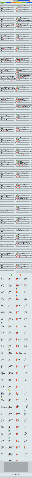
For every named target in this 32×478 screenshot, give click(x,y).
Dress (23, 39)
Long (17, 313)
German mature (11, 372)
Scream (25, 354)
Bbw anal (2, 332)
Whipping (25, 432)
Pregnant (18, 419)
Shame (21, 130)
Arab (2, 280)
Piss (17, 421)
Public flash (21, 154)
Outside (5, 90)
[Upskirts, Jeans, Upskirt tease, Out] (8, 60)
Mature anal (18, 331)
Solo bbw (25, 347)
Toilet (25, 373)
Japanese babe (18, 278)
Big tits (2, 333)
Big (1, 345)
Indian (10, 432)
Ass (20, 189)
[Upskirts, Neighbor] (8, 201)
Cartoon (2, 412)
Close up (18, 10)
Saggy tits (25, 311)
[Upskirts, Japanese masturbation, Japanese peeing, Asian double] (24, 74)
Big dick (2, 374)
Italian (10, 434)
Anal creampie (3, 304)
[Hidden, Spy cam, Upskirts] (8, 58)
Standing (25, 359)
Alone (2, 318)
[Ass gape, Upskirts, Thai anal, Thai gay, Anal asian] (8, 87)
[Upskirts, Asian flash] (8, 9)
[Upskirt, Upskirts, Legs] (24, 249)
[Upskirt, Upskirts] (24, 25)
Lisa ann (18, 306)
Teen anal (25, 372)
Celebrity (2, 427)
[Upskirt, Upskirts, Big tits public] (8, 142)
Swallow (25, 320)
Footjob (10, 311)
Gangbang (10, 353)
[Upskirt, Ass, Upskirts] (24, 188)
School (25, 324)
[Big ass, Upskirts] (24, 217)
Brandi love (2, 388)
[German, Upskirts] (8, 149)
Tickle (25, 374)
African (2, 320)
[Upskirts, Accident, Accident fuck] (8, 96)
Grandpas (10, 378)
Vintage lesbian (26, 420)
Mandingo (18, 354)
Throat (25, 394)
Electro (10, 299)
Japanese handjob (11, 454)
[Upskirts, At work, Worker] (8, 64)
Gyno (9, 359)
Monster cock (18, 373)
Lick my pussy (22, 172)
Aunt (2, 298)
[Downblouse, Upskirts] (8, 195)
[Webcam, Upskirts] (24, 7)
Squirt (25, 292)
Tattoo (25, 387)
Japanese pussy (19, 286)
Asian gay (11, 24)
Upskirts (2, 6)
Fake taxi (10, 347)
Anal (1, 278)
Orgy (17, 405)
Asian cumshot (25, 229)
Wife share (25, 442)
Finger (10, 339)
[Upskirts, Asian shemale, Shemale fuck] (24, 83)
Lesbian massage (19, 305)
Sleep (25, 291)
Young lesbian (26, 455)
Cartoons (2, 446)
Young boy (25, 453)
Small (25, 326)
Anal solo (2, 307)
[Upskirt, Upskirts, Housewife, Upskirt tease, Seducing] (8, 11)
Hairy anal (10, 405)
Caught (21, 148)
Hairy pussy (2, 172)
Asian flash (5, 10)
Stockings (25, 299)
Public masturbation (19, 435)
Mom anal (18, 346)
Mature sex (18, 379)
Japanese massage (11, 446)
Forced (10, 318)
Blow (2, 361)
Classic (2, 435)
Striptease (25, 331)
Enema (10, 293)
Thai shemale (8, 130)
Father (10, 346)
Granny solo (10, 361)
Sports (25, 360)
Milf (1, 211)
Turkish (18, 6)
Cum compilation (3, 448)
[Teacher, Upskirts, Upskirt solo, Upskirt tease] (24, 169)
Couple (2, 434)
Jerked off (10, 442)
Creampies (2, 432)
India (9, 435)
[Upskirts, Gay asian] (8, 25)
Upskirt (18, 22)
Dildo (2, 453)
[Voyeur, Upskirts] (8, 166)
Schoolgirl (27, 165)
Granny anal (10, 354)
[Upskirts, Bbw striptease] (8, 253)
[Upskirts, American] (8, 268)
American (5, 269)
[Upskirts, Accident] (24, 155)
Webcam (18, 8)
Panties (2, 267)
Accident (5, 97)
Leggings (18, 311)
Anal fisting (2, 286)
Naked (17, 394)
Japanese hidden (27, 24)
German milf (10, 386)
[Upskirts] (8, 5)
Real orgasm (21, 161)
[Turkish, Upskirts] (24, 5)
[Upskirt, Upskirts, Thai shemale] (8, 129)
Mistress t (18, 374)
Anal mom (2, 299)
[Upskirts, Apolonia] (8, 114)
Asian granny (2, 300)
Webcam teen (11, 137)
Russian (18, 454)
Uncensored (25, 414)
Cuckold (2, 399)
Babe (2, 385)
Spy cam (7, 57)
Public (17, 427)
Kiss (17, 291)
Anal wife (13, 77)
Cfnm (2, 414)
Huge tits (10, 406)
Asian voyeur (21, 187)
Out (11, 61)
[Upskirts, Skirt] (8, 16)
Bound (2, 367)
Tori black (25, 407)
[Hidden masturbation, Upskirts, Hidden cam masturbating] (24, 221)
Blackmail (2, 358)
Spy (4, 57)
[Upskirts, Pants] (24, 78)
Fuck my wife (10, 338)
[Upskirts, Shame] (24, 129)
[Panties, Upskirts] (8, 266)
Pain (17, 434)
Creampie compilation (4, 407)
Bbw (1, 324)
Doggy (10, 291)
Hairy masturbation (10, 172)
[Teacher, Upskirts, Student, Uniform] (8, 40)
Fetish (5, 148)
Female (10, 345)
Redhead (24, 165)
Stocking (25, 312)
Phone (17, 448)
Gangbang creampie (11, 365)
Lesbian (18, 297)
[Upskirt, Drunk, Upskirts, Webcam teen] (8, 136)
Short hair (25, 338)
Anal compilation (9, 77)
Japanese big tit (11, 447)
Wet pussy (25, 440)
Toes (25, 408)
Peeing (17, 442)
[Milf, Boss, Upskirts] (8, 210)
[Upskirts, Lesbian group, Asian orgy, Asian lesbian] (24, 60)
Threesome (25, 380)
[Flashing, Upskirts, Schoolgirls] (24, 58)
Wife (25, 428)
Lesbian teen (18, 320)
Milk (17, 332)
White (25, 441)
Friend (5, 187)
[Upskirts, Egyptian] (8, 131)
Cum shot (2, 442)
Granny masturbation (11, 367)
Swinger (25, 306)
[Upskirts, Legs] (24, 112)
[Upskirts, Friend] (8, 186)
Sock (25, 334)
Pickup (21, 103)
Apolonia (5, 115)
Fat (9, 320)
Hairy (9, 392)
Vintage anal (25, 426)
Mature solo (18, 340)
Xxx (24, 446)
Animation (2, 297)
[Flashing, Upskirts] (24, 144)
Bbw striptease (6, 254)
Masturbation (18, 334)
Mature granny (18, 359)
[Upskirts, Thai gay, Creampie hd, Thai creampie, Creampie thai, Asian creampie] (8, 79)
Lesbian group (22, 61)
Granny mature (11, 374)
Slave (25, 297)
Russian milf (25, 278)
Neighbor (24, 176)
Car (1, 413)
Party (17, 432)
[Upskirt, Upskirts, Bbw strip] (8, 270)
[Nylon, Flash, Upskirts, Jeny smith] (8, 47)
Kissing (17, 293)
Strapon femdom (26, 365)
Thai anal (21, 86)
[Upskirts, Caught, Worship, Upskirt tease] (24, 147)
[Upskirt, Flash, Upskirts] (24, 98)
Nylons (17, 393)
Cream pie (2, 440)
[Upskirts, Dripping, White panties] (8, 104)
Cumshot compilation (4, 447)
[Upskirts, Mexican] (24, 32)
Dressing (28, 256)
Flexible (10, 331)
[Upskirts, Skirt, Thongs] (24, 76)
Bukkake (2, 339)
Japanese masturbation (23, 75)
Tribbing (25, 379)
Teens (25, 385)
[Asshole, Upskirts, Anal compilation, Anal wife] (8, 76)
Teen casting (26, 405)
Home (10, 399)
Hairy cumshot (11, 419)
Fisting (10, 306)
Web (25, 435)
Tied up (25, 401)
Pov (17, 433)
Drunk (5, 137)
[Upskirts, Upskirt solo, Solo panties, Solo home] (24, 43)
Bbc (1, 327)
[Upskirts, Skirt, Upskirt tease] (24, 190)
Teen (25, 367)
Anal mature (2, 291)
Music (17, 360)
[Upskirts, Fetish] (8, 147)
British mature (3, 387)
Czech (2, 405)
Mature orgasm (19, 352)
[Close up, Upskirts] (24, 9)
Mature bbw (18, 347)
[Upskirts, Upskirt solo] (8, 228)
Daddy (2, 455)
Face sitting (21, 198)
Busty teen (2, 386)
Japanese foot (19, 24)
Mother (18, 338)
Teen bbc (25, 406)
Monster (18, 366)
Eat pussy (10, 304)
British (21, 256)
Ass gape (2, 88)
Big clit (2, 338)
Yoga (25, 454)
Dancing (10, 284)
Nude (17, 392)
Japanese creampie (19, 285)
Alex (1, 313)
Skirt (5, 17)
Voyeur (2, 194)
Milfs (17, 378)
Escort (10, 297)
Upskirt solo (27, 22)
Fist (9, 313)
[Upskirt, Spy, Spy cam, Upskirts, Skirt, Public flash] (8, 56)
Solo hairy (25, 361)
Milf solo (18, 345)
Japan (9, 440)
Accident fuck (9, 97)
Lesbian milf (18, 324)
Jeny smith (10, 48)
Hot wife (10, 426)
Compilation (2, 401)
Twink (25, 388)
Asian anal (5, 24)
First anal (10, 326)
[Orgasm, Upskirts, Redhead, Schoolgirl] (24, 164)
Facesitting (10, 312)
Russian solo (24, 106)
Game (10, 385)
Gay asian (5, 26)
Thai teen (25, 399)
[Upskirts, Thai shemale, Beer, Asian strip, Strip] (8, 190)
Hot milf (10, 420)
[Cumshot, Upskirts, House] (8, 32)
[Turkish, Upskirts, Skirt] (24, 199)
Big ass (18, 218)
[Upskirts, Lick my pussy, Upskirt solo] (24, 171)
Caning (2, 426)
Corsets (23, 103)
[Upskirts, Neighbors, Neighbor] (24, 175)
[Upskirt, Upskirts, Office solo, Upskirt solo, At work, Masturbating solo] (24, 21)
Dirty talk (10, 279)
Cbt (1, 419)
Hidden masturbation (19, 222)
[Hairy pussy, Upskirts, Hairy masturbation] (8, 171)
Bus (1, 331)
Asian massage (3, 293)
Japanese (10, 439)
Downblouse (3, 196)
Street (25, 332)
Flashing (18, 59)
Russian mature (19, 455)
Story (25, 353)
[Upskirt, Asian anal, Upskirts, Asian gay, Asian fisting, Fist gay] (8, 23)
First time (10, 325)
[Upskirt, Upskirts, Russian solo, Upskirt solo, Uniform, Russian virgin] (24, 105)
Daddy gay (10, 285)
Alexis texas (2, 319)
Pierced (18, 441)
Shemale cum (26, 339)
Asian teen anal (3, 312)
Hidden (2, 59)
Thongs (23, 77)
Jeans (5, 61)
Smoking (25, 304)
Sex (24, 352)
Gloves (10, 366)
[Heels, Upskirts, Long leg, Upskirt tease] (24, 29)
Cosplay (2, 101)
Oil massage (18, 414)
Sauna (25, 319)
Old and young (18, 413)
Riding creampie (26, 198)
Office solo (24, 22)
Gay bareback (10, 388)
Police (17, 440)
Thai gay (5, 80)
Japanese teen (11, 448)
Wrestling (25, 433)
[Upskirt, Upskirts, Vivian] (8, 29)
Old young (18, 406)
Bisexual (2, 353)
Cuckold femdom (3, 439)
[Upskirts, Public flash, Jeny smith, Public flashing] (24, 153)
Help (7, 70)
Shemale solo (26, 313)
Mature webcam (19, 339)
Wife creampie (25, 63)
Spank (25, 293)
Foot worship (10, 333)
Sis (24, 351)
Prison (17, 447)
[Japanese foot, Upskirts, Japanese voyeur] (24, 64)
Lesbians (18, 300)
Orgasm (18, 165)
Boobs (2, 372)
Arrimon (2, 305)
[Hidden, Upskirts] (24, 262)
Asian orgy (25, 61)
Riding (25, 277)
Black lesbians (3, 373)
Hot (9, 421)
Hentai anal (10, 408)
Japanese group (19, 277)
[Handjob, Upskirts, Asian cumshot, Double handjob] (24, 228)
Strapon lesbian (26, 358)
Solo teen (25, 345)
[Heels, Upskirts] (24, 18)
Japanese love (18, 279)
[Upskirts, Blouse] (8, 160)
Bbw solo (2, 346)
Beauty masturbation (4, 354)
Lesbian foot (18, 304)
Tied (25, 381)
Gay (9, 351)
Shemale (25, 285)
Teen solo (25, 392)
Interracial (10, 433)
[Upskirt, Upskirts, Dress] (24, 38)
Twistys (25, 393)
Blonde (2, 379)
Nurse (17, 388)
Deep (9, 280)
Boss (4, 211)
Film (9, 340)
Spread (25, 333)
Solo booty (25, 163)
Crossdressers (3, 428)
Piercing (18, 428)
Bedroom (5, 240)
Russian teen (26, 280)
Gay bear (10, 380)
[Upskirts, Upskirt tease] (24, 16)
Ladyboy (18, 299)
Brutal (2, 360)
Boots (2, 334)
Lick (17, 319)
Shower (25, 307)
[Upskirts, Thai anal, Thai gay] (24, 85)
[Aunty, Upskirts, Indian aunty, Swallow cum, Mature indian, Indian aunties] (8, 206)
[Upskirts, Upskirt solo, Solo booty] (24, 162)
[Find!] (28, 1)
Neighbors (21, 176)
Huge (9, 412)
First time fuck (11, 319)
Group (10, 360)
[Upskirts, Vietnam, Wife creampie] (24, 62)
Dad (1, 459)
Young (25, 448)
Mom (17, 326)
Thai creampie (13, 80)
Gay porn (10, 387)
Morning (18, 381)
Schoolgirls (24, 59)
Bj (1, 381)
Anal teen (2, 279)
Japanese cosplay (19, 280)
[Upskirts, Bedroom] (8, 239)
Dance (2, 454)
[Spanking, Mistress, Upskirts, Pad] (24, 158)
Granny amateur (11, 379)
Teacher (25, 386)
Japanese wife (11, 453)
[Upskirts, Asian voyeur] (24, 186)
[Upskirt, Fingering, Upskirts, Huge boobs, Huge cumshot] (8, 158)
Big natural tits (3, 392)
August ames (3, 306)
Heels (18, 19)
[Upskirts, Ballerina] (8, 249)
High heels (10, 407)
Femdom (10, 307)
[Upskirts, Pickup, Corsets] (24, 102)
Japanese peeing (29, 75)
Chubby (2, 408)
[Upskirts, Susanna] (24, 11)
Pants (21, 79)
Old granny (18, 412)
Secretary (25, 327)
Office (17, 407)
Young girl (18, 234)
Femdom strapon (11, 324)
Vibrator (25, 421)
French (10, 327)
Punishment (18, 446)
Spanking (25, 286)
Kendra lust (18, 292)
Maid (17, 372)
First (9, 334)
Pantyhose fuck (18, 439)
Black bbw (2, 380)
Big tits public (9, 143)
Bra (1, 351)
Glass (9, 381)
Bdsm (2, 325)
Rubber (18, 460)
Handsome (10, 428)
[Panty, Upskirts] (8, 38)
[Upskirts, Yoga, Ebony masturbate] (8, 241)
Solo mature (25, 346)
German (2, 150)
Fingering (10, 332)
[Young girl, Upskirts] (24, 233)
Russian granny (18, 459)
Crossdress (2, 420)
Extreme (10, 298)
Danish (10, 286)
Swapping (25, 340)
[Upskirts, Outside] (8, 89)
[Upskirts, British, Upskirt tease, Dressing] (24, 255)
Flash (4, 48)
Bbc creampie (3, 347)
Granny (10, 352)
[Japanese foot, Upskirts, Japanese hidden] (24, 23)
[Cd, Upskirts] (8, 120)
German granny (3, 245)
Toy (24, 400)
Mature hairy (18, 367)
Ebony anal (10, 300)
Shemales (25, 318)
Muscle (17, 361)
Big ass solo (2, 393)
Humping (10, 414)
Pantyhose (18, 420)
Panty (2, 39)
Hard (9, 401)
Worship (24, 148)
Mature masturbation (19, 353)
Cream (2, 433)
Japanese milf (10, 460)
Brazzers (2, 366)
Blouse (5, 161)
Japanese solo (10, 441)
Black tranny (2, 326)
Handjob (18, 229)
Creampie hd (9, 80)
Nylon (2, 48)
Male (17, 365)
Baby (2, 352)
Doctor (2, 460)
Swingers (25, 305)
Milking (17, 351)
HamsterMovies (7, 1)
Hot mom (10, 415)
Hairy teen (10, 413)
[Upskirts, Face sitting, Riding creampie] (24, 197)
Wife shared (25, 439)
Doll (9, 278)
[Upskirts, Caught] (24, 204)
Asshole (2, 77)
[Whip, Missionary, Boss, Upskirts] (8, 155)
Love (17, 312)
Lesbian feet (18, 307)
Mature (18, 327)
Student (25, 325)
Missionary (18, 358)
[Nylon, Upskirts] (24, 131)
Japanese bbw (11, 455)
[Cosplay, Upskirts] (8, 100)
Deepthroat (10, 277)
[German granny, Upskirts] (8, 244)
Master (17, 380)
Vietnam (21, 63)
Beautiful (2, 394)
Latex (17, 298)
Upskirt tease (22, 17)
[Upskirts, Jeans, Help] (8, 69)
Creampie (2, 400)
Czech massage (3, 415)
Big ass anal (2, 359)
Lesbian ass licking (19, 318)
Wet (25, 434)
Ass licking (2, 311)
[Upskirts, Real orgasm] (24, 160)
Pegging (18, 426)
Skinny (25, 298)
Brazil (2, 378)
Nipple (17, 387)
